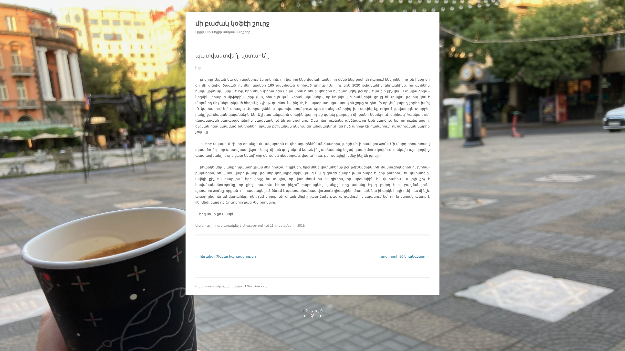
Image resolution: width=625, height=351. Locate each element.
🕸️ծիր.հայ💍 (312, 310)
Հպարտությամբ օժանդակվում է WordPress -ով (231, 286)
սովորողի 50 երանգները (405, 256)
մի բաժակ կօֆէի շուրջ (232, 23)
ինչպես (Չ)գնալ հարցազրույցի (225, 256)
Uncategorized (252, 225)
